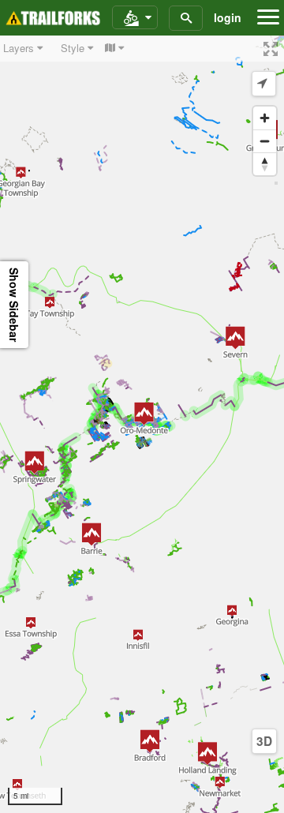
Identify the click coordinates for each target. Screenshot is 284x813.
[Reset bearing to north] (264, 163)
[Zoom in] (264, 118)
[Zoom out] (264, 140)
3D (264, 741)
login (227, 17)
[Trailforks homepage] (53, 18)
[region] (142, 424)
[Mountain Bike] (135, 18)
